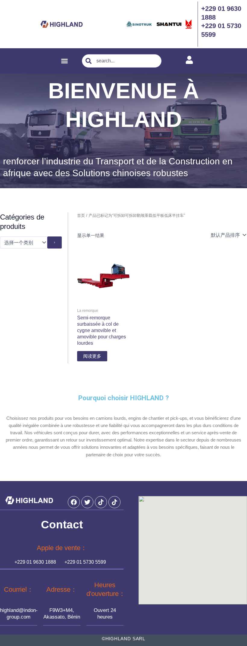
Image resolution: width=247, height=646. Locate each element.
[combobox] (121, 61)
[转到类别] (54, 242)
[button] (64, 60)
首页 (81, 215)
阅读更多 (92, 356)
